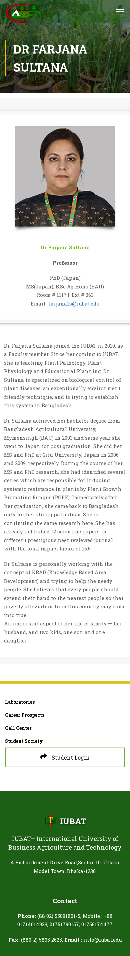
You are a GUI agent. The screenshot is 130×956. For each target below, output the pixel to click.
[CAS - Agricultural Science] (24, 13)
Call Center (18, 728)
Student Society (24, 741)
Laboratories (20, 702)
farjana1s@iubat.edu (74, 303)
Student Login (70, 757)
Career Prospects (24, 715)
